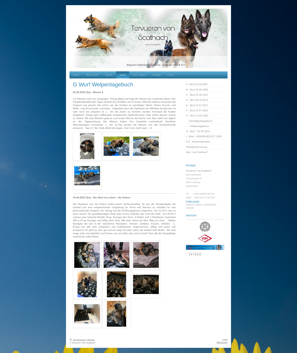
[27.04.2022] (116, 146)
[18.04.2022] (87, 146)
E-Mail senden (193, 201)
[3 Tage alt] (116, 284)
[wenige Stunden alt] (87, 255)
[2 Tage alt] (87, 284)
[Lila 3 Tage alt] (116, 314)
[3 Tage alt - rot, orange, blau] (146, 284)
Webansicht (222, 342)
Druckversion (79, 340)
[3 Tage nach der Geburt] (87, 313)
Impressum (191, 215)
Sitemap (91, 340)
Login (225, 339)
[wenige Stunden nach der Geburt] (116, 255)
